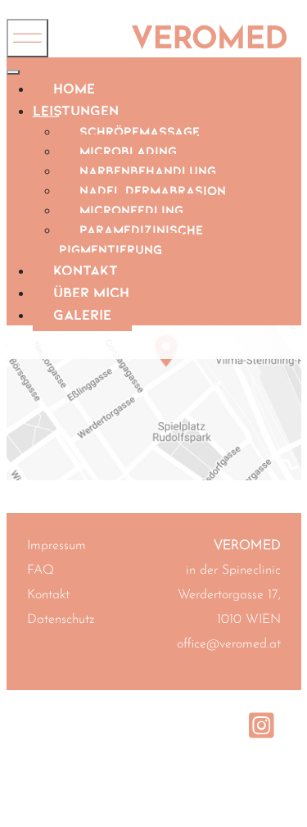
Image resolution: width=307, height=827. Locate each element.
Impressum (56, 545)
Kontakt (48, 595)
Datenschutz (60, 619)
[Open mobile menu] (27, 38)
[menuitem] (74, 87)
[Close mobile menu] (13, 72)
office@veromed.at (229, 644)
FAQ (40, 570)
